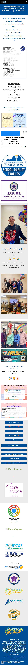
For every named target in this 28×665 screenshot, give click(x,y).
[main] (14, 9)
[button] (1, 2)
